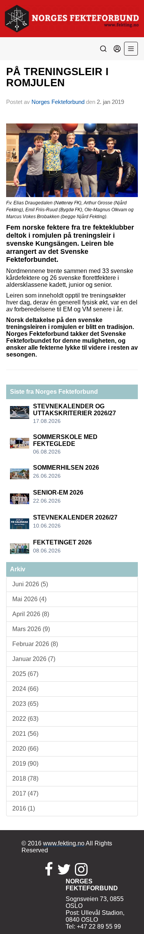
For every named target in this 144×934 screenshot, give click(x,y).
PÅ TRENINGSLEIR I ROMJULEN (57, 77)
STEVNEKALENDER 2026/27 (75, 517)
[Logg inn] (117, 49)
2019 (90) (25, 763)
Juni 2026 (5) (30, 584)
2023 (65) (25, 703)
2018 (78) (25, 778)
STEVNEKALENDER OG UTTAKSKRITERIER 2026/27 (74, 409)
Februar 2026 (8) (35, 644)
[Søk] (103, 49)
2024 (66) (25, 689)
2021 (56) (25, 733)
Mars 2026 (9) (31, 629)
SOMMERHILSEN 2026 (66, 467)
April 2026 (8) (30, 614)
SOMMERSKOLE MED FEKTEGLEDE (65, 440)
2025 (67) (25, 674)
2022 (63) (25, 718)
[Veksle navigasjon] (131, 49)
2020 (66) (25, 748)
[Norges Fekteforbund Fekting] (72, 18)
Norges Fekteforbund (57, 102)
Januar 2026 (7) (33, 659)
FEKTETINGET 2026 (62, 542)
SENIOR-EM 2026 (58, 492)
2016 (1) (23, 808)
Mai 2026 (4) (29, 599)
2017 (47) (25, 793)
